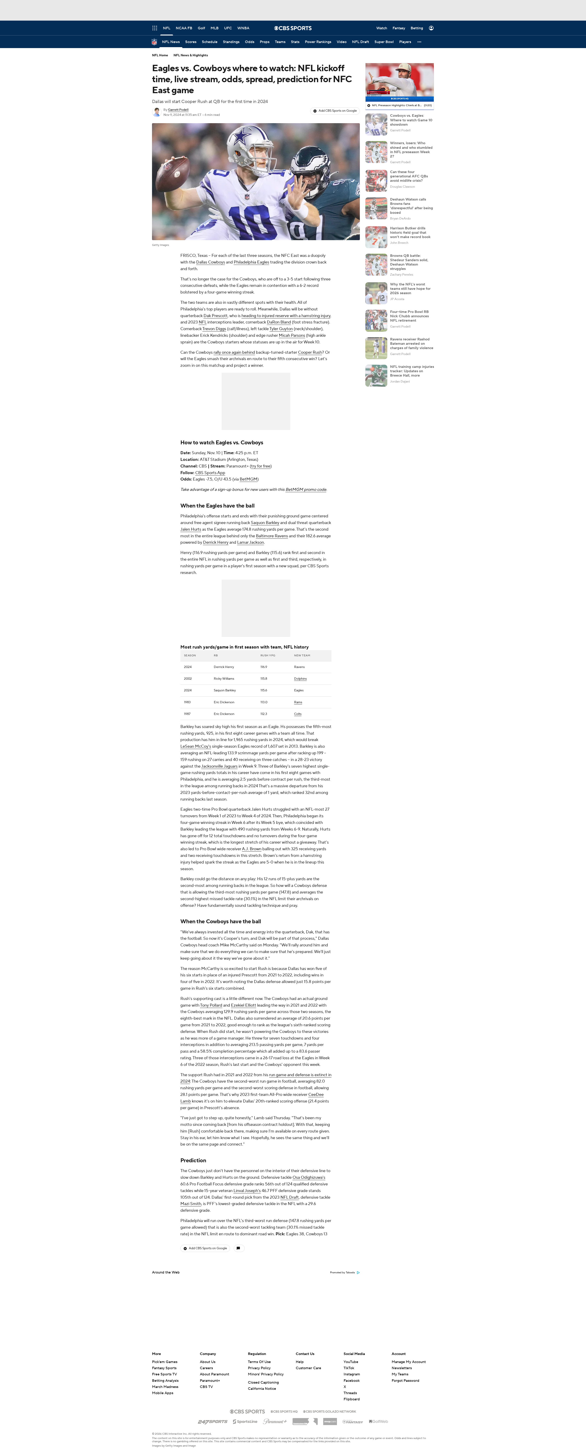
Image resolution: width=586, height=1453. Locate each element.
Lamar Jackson (250, 542)
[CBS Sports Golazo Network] (329, 1411)
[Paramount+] (275, 1420)
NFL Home (160, 55)
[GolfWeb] (378, 1421)
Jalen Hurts (190, 529)
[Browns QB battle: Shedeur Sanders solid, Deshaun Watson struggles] (376, 265)
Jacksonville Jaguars (219, 766)
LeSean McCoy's (195, 746)
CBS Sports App (210, 472)
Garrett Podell (178, 110)
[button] (419, 41)
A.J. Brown (251, 849)
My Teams (400, 1374)
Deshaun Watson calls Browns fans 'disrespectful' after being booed (411, 206)
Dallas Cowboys (210, 262)
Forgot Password (405, 1380)
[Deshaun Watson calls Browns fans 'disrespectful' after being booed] (376, 208)
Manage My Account (409, 1362)
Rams (298, 702)
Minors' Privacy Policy (266, 1374)
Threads (350, 1393)
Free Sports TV (164, 1374)
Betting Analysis (165, 1380)
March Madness (165, 1387)
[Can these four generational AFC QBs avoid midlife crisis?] (376, 181)
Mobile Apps (162, 1393)
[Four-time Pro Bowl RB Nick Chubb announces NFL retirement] (376, 321)
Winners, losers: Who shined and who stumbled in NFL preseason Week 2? (411, 150)
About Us (207, 1362)
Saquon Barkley (265, 522)
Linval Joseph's (247, 1190)
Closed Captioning (263, 1382)
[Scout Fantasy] (353, 1421)
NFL (202, 322)
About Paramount (214, 1374)
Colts (297, 714)
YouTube (351, 1362)
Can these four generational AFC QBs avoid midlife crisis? (409, 176)
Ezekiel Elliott (243, 1005)
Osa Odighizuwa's (309, 1177)
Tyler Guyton (281, 328)
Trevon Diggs (214, 328)
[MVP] (330, 1420)
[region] (400, 82)
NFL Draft (289, 1197)
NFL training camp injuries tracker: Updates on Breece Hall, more (412, 371)
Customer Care (308, 1368)
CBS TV (206, 1387)
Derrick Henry (215, 542)
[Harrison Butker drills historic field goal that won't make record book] (376, 237)
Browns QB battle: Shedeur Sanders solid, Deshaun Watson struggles (409, 262)
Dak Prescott (215, 315)
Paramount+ (210, 1380)
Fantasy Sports (164, 1368)
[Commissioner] (305, 1420)
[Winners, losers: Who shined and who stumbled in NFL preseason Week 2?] (376, 152)
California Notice (262, 1388)
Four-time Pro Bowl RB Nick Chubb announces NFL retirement (409, 316)
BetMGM (248, 479)
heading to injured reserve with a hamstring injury (285, 315)
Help (300, 1362)
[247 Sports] (213, 1420)
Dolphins (300, 679)
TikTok (349, 1368)
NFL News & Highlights (191, 55)
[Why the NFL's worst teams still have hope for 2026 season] (376, 293)
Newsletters (402, 1368)
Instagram (352, 1374)
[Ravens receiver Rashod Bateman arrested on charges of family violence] (376, 348)
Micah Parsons (292, 335)
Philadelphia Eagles (251, 262)
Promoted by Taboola (342, 1272)
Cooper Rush (310, 352)
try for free (260, 466)
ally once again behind (235, 352)
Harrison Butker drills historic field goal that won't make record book (410, 232)
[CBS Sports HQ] (284, 1411)
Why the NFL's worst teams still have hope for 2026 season (410, 288)
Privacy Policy (259, 1368)
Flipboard (352, 1399)
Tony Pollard (211, 1005)
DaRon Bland (279, 322)
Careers (206, 1368)
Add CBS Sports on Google (338, 111)
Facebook (352, 1380)
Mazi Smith (190, 1203)
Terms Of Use (259, 1362)
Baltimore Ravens (272, 536)
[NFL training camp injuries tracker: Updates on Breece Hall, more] (376, 376)
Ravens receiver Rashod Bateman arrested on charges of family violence (411, 343)
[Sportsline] (245, 1421)
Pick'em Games (164, 1362)
